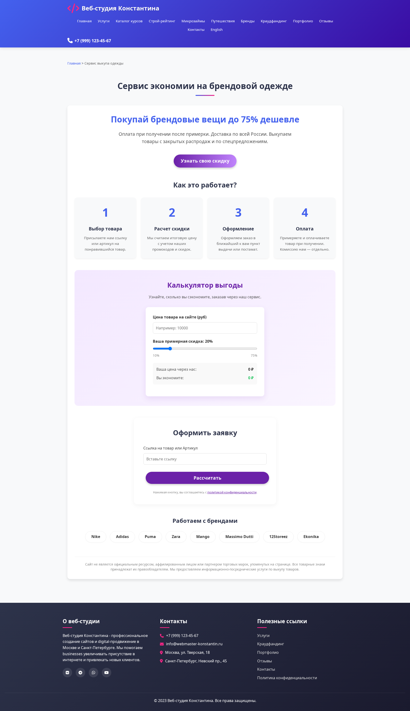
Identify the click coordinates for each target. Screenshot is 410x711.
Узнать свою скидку (205, 161)
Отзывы (326, 21)
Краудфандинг (274, 21)
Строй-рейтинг (162, 21)
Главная (84, 21)
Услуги (104, 21)
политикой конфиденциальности (231, 492)
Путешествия (223, 21)
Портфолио (303, 21)
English (217, 29)
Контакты (196, 29)
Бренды (248, 21)
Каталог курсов (129, 21)
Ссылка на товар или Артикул (170, 448)
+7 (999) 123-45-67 (93, 40)
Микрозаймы (193, 21)
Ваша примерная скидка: (183, 341)
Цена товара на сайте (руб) (179, 317)
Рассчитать (207, 478)
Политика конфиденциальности (287, 677)
